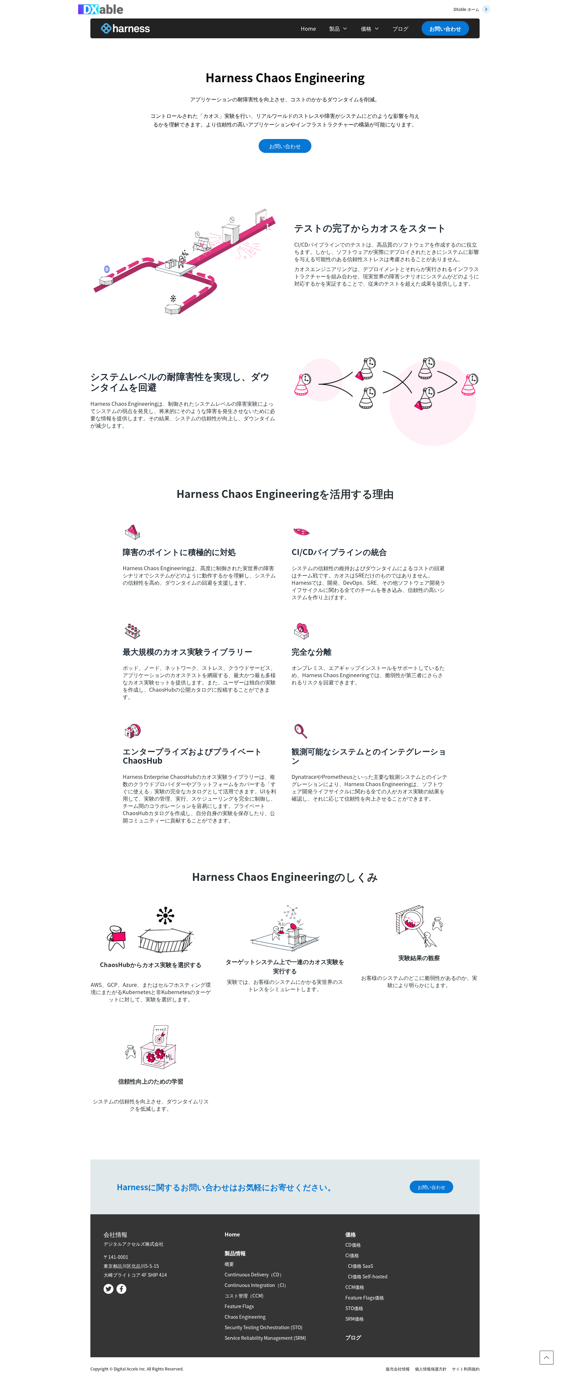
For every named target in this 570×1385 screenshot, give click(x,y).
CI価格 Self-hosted (368, 1276)
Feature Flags (239, 1306)
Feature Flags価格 (364, 1297)
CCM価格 (354, 1287)
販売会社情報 (398, 1368)
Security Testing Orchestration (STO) (263, 1327)
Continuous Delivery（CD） (254, 1274)
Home (308, 28)
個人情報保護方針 (431, 1368)
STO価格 (354, 1308)
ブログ (400, 28)
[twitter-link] (108, 1289)
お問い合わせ (445, 28)
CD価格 (353, 1244)
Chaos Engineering (245, 1316)
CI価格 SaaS (360, 1266)
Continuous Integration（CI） (257, 1285)
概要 (229, 1264)
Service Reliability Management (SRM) (265, 1337)
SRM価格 (354, 1318)
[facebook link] (121, 1289)
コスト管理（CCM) (244, 1295)
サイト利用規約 (466, 1368)
